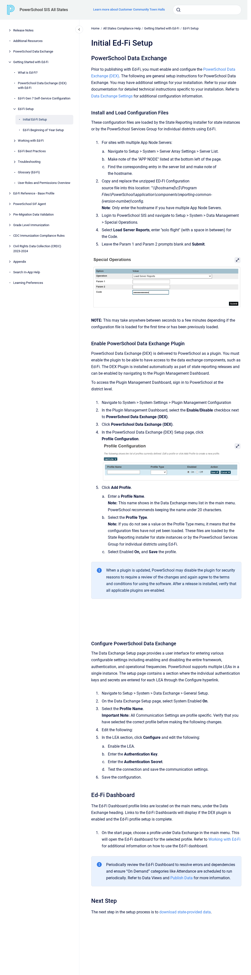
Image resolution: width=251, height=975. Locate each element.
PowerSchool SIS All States (44, 9)
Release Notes (23, 30)
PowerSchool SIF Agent (29, 204)
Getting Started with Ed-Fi (30, 62)
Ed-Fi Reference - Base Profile (33, 193)
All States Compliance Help (122, 28)
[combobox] (207, 9)
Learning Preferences (28, 283)
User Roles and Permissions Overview (44, 183)
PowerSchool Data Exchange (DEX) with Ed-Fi (42, 85)
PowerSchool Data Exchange (33, 51)
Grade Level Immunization (31, 225)
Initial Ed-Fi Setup (35, 119)
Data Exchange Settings (112, 96)
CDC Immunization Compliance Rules (39, 235)
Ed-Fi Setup (26, 109)
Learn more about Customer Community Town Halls (129, 9)
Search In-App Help (26, 272)
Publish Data (181, 878)
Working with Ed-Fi (31, 140)
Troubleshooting (29, 162)
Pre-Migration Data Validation (33, 214)
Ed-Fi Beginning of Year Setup (43, 130)
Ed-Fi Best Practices (32, 151)
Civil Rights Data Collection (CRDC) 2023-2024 (37, 248)
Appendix (19, 261)
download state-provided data (185, 912)
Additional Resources (28, 41)
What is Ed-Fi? (28, 72)
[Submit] (178, 10)
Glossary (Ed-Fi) (29, 172)
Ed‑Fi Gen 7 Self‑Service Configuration (44, 98)
